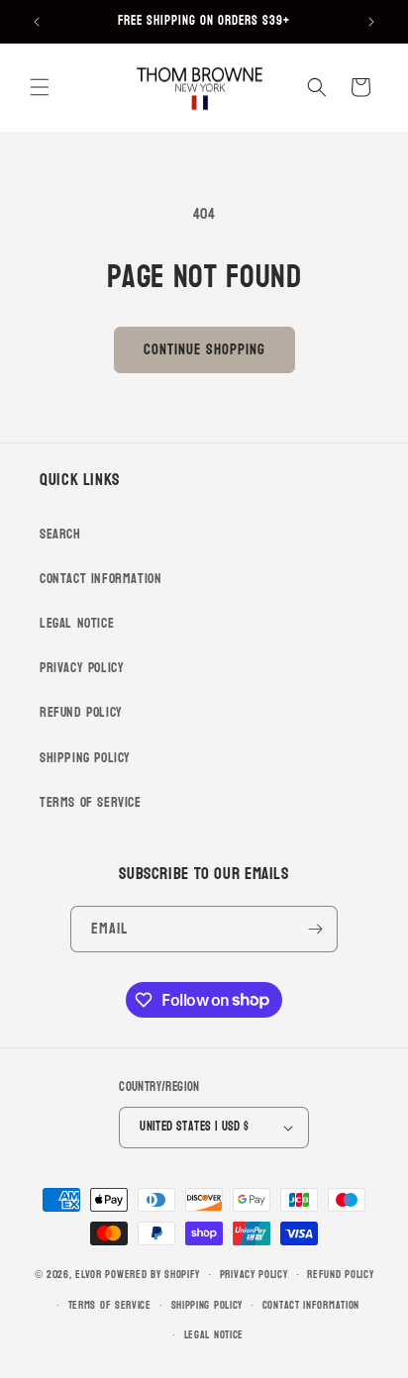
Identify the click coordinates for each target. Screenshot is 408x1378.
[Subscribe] (315, 929)
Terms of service (110, 1305)
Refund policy (340, 1274)
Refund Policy (81, 712)
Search (60, 534)
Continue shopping (204, 350)
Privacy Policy (82, 667)
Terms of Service (91, 802)
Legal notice (214, 1335)
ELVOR (88, 1274)
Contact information (310, 1305)
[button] (39, 87)
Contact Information (100, 578)
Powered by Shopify (152, 1274)
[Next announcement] (371, 22)
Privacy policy (254, 1274)
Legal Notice (77, 623)
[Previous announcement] (36, 22)
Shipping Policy (85, 757)
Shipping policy (207, 1305)
